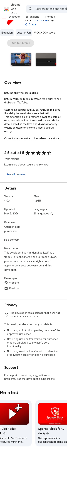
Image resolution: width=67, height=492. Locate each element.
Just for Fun (24, 32)
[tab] (14, 16)
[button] (21, 60)
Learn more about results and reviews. (26, 164)
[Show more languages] (52, 214)
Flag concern (11, 239)
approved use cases (19, 334)
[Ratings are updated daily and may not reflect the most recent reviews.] (52, 19)
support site (48, 378)
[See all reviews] (16, 174)
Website (14, 282)
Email (12, 288)
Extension (7, 32)
